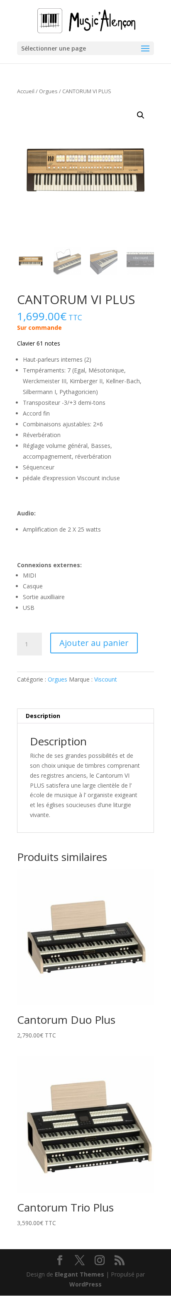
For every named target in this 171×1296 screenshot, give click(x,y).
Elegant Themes (79, 1274)
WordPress (85, 1284)
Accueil (25, 91)
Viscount (105, 679)
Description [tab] (43, 716)
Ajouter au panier (94, 642)
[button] (140, 115)
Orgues (48, 91)
